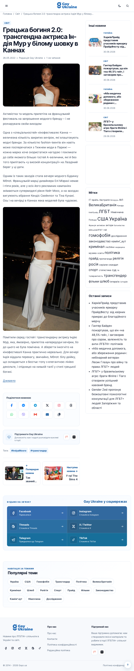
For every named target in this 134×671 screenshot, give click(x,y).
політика (112, 252)
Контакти (52, 638)
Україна (107, 33)
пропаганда (105, 258)
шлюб (104, 281)
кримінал (97, 246)
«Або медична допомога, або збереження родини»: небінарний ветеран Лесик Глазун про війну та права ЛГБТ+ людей (109, 357)
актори (109, 225)
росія (93, 264)
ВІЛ (121, 199)
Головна (7, 13)
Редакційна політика (58, 650)
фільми (94, 281)
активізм (101, 225)
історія (123, 282)
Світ (17, 13)
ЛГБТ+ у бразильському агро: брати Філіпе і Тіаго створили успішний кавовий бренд (115, 129)
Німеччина (117, 212)
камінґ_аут (118, 241)
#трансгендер (39, 450)
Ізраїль (95, 200)
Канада (120, 205)
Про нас (51, 633)
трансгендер (115, 275)
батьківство (119, 225)
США (102, 219)
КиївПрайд (93, 212)
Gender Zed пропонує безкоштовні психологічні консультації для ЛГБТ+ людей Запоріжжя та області (109, 398)
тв (118, 270)
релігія (118, 258)
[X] (47, 405)
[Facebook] (11, 405)
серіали (103, 264)
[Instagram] (59, 405)
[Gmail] (35, 414)
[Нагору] (127, 664)
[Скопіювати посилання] (59, 414)
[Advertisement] (108, 164)
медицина (120, 247)
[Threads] (71, 405)
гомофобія (99, 235)
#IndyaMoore (18, 450)
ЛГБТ (104, 211)
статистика (105, 270)
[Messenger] (23, 405)
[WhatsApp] (11, 414)
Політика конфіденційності (62, 644)
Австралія (104, 200)
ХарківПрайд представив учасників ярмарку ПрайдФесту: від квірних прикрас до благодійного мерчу (115, 47)
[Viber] (23, 414)
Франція (92, 225)
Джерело (9, 380)
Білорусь (114, 200)
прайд (93, 258)
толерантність (96, 276)
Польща (93, 220)
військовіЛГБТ (96, 230)
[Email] (47, 414)
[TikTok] (40, 648)
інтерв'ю (115, 281)
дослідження (119, 236)
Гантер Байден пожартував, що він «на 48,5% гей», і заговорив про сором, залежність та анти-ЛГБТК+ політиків (115, 75)
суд (114, 270)
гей (105, 230)
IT (90, 200)
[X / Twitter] (26, 648)
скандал (113, 264)
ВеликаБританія (102, 205)
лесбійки (110, 247)
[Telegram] (35, 405)
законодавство (100, 241)
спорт (93, 270)
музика (93, 253)
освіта (100, 253)
